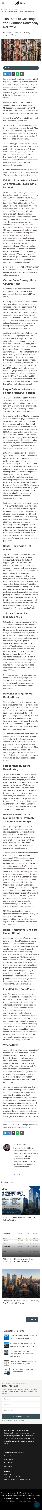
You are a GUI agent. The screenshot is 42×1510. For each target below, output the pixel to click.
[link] (6, 1337)
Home (5, 9)
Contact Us (8, 1466)
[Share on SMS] (17, 74)
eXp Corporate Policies (29, 1501)
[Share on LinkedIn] (5, 74)
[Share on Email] (22, 74)
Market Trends (13, 9)
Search (32, 1319)
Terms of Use (15, 1501)
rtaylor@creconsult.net (12, 1477)
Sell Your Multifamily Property (14, 1452)
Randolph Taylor (12, 32)
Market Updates (9, 1459)
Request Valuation (10, 1456)
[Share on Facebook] (9, 74)
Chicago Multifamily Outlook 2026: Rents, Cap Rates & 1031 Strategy (21, 1301)
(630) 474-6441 (9, 1474)
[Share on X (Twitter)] (13, 74)
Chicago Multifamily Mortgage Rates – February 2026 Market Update (19, 1260)
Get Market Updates (21, 1416)
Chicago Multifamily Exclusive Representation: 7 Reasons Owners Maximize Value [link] (22, 1353)
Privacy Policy (5, 1501)
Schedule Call (8, 1463)
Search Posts (9, 1315)
